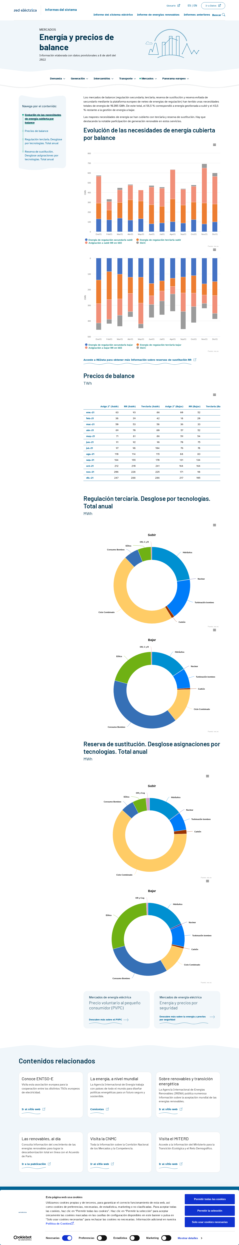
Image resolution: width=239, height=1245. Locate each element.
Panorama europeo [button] (173, 78)
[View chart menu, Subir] (214, 525)
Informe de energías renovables (158, 14)
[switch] (102, 1238)
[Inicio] (27, 10)
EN (195, 5)
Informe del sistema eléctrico (113, 14)
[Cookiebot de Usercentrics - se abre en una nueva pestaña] (22, 1238)
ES (189, 5)
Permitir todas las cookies (210, 1199)
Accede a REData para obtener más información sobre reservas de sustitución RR (137, 360)
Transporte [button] (125, 78)
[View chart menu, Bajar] (214, 630)
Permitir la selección (209, 1210)
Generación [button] (78, 78)
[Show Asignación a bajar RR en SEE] (103, 347)
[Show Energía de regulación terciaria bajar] (158, 344)
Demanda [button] (56, 78)
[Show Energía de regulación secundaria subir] (109, 239)
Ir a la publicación (34, 1164)
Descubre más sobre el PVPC (105, 1019)
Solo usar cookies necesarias (210, 1222)
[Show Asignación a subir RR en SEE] (103, 242)
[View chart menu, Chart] (214, 145)
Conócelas (97, 1109)
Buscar (217, 15)
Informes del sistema (61, 10)
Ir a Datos (211, 5)
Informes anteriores (197, 14)
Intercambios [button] (102, 78)
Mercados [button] (147, 78)
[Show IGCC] (141, 242)
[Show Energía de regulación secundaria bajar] (109, 344)
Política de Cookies (58, 1223)
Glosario (171, 5)
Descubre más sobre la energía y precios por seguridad (183, 1018)
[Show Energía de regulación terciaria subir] (158, 239)
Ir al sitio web (31, 1109)
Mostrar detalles (188, 1238)
